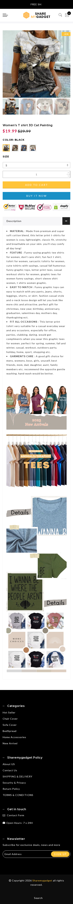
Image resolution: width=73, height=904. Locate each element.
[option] (36, 64)
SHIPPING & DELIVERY (17, 776)
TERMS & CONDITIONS (18, 794)
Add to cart (36, 184)
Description (14, 220)
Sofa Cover (10, 724)
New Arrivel (10, 743)
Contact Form (15, 815)
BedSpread (9, 730)
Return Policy (11, 788)
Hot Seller (9, 712)
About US (9, 764)
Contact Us (10, 770)
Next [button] (59, 66)
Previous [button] (9, 66)
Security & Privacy (14, 782)
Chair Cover (10, 718)
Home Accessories (14, 737)
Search (38, 897)
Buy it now (36, 195)
